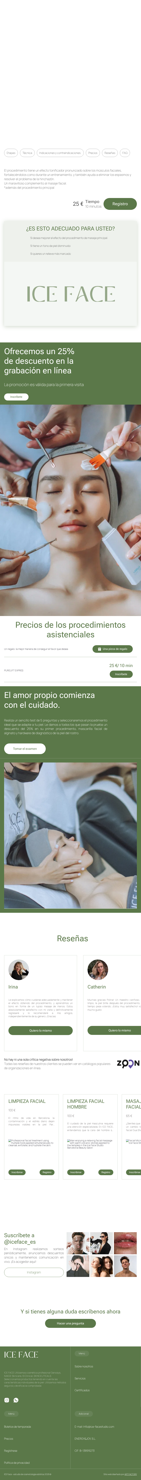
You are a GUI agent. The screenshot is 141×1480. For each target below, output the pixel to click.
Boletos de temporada (17, 1426)
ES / (36, 6)
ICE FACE (18, 7)
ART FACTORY (130, 1474)
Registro (120, 203)
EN (41, 6)
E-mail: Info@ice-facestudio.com (94, 1426)
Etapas (11, 153)
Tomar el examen (25, 748)
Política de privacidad (17, 1463)
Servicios (80, 1378)
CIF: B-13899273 (85, 1451)
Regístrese (10, 1451)
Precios (92, 153)
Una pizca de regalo (115, 649)
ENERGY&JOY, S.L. (85, 1439)
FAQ (124, 153)
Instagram (34, 1272)
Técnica (27, 153)
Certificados (82, 1390)
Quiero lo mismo (40, 1030)
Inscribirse (17, 1172)
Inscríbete (16, 396)
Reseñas (110, 153)
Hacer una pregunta (70, 1323)
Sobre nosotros (84, 1366)
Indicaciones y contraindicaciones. (60, 153)
